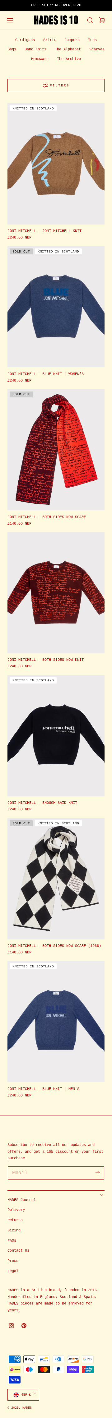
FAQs (11, 1241)
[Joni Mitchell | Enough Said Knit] (56, 735)
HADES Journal (21, 1200)
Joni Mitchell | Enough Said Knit (42, 803)
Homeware (40, 59)
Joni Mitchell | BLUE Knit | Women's (45, 374)
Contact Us (18, 1251)
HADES (27, 1408)
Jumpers (72, 40)
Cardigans (25, 40)
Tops (92, 40)
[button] (10, 20)
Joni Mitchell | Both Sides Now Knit (45, 660)
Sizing (14, 1230)
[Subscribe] (98, 1172)
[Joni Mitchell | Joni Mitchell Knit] (56, 164)
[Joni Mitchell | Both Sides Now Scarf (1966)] (56, 878)
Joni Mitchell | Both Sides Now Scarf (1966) (54, 946)
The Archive (69, 59)
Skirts (49, 40)
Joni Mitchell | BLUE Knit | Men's (43, 1089)
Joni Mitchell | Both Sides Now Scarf (46, 517)
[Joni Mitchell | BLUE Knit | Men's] (56, 1021)
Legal (12, 1271)
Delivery (16, 1210)
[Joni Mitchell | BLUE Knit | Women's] (56, 306)
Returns (15, 1220)
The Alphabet (68, 49)
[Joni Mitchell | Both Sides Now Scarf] (56, 449)
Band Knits (35, 49)
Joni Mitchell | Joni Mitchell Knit (44, 231)
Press (12, 1261)
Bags (11, 49)
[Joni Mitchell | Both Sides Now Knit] (56, 592)
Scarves (97, 49)
